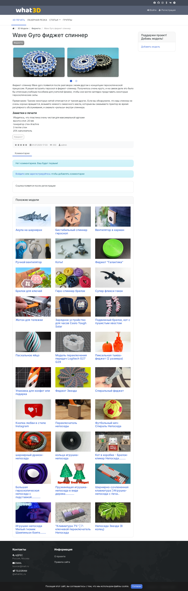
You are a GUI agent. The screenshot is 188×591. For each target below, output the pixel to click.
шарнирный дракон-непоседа (29, 456)
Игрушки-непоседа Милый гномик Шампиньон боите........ (31, 529)
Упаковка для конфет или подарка (33, 392)
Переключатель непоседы (66, 424)
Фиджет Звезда (66, 390)
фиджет (19, 137)
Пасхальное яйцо (27, 355)
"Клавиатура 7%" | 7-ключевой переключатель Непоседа (73, 529)
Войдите (20, 173)
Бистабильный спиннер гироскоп (71, 231)
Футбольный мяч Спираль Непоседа (108, 424)
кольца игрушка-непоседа (67, 456)
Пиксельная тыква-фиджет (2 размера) (109, 357)
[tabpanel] (38, 62)
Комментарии (22, 153)
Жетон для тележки (29, 320)
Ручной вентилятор (29, 262)
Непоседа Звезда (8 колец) (109, 527)
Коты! (59, 262)
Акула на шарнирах (29, 230)
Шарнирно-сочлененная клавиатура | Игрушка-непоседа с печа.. (112, 490)
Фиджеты (18, 43)
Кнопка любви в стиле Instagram (31, 424)
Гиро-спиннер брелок (70, 291)
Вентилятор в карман (109, 230)
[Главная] (13, 28)
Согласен (136, 586)
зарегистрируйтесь (40, 173)
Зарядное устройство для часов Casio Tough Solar (70, 323)
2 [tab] (75, 80)
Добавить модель (150, 46)
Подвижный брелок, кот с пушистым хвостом (112, 321)
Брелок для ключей (29, 291)
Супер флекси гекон (109, 291)
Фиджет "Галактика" (109, 262)
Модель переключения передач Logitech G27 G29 (71, 359)
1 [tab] (70, 80)
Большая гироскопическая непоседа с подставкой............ (28, 492)
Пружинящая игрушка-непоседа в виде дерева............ (71, 490)
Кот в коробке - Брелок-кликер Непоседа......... (111, 456)
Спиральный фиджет (109, 390)
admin (64, 145)
